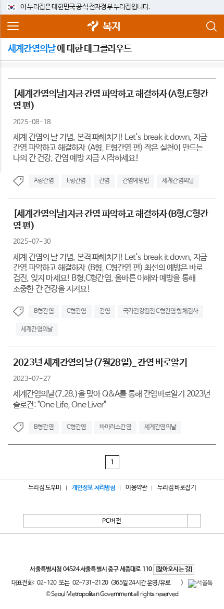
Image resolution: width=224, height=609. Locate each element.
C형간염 (76, 311)
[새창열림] (93, 26)
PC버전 (111, 521)
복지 (111, 27)
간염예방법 (135, 180)
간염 (104, 180)
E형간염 (76, 180)
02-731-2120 (90, 583)
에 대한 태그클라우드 (70, 49)
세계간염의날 (178, 180)
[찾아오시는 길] (173, 569)
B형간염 (44, 311)
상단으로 (194, 520)
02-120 (46, 583)
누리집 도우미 (44, 488)
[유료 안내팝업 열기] (175, 582)
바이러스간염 (115, 427)
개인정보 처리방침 (94, 488)
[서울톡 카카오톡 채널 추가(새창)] (200, 583)
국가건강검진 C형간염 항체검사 (160, 311)
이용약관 (136, 488)
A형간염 (44, 180)
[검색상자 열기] (211, 26)
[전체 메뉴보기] (13, 26)
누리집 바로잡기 (176, 488)
